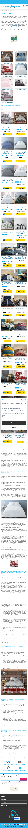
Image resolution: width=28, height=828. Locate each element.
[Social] (15, 789)
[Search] (4, 6)
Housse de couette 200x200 (21, 63)
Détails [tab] (12, 403)
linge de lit (14, 29)
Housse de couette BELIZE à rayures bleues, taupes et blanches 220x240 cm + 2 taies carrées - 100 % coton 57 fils (20, 435)
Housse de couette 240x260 (21, 76)
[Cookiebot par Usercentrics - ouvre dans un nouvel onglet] (20, 399)
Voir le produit (7, 340)
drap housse (14, 25)
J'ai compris (14, 422)
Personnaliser (13, 427)
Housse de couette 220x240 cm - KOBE (7, 384)
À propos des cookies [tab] (21, 403)
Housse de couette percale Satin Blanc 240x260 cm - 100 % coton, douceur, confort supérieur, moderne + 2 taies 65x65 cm (7, 206)
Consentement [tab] (5, 403)
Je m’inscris (24, 779)
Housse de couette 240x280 (21, 89)
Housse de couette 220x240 (7, 76)
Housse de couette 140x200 (7, 63)
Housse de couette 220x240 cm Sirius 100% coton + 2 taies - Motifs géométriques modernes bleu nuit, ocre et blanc (7, 283)
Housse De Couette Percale (7, 89)
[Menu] (2, 6)
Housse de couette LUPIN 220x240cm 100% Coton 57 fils (7, 358)
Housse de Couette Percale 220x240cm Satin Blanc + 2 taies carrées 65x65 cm (20, 179)
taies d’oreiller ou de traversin (20, 26)
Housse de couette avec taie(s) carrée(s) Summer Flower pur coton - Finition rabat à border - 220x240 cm (7, 231)
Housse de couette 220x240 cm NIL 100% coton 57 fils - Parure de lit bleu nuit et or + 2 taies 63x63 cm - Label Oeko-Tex (7, 309)
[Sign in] (23, 6)
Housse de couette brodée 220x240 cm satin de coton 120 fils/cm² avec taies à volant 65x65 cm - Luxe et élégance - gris (7, 435)
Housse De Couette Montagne (7, 102)
